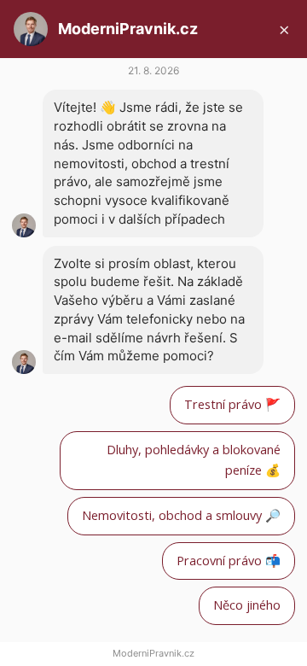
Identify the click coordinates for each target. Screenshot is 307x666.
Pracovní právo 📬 (229, 560)
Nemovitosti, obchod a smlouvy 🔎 (181, 515)
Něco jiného (247, 605)
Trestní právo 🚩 (232, 404)
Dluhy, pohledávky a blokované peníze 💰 (194, 460)
